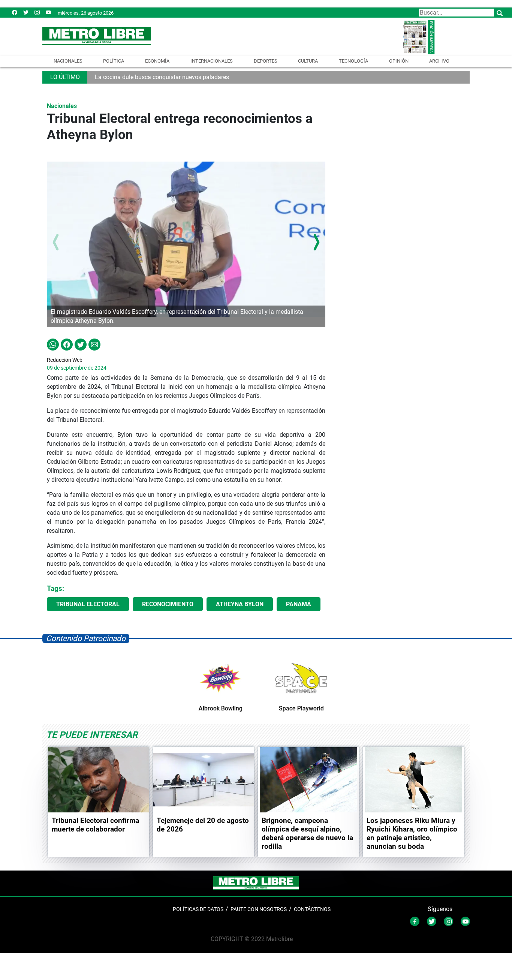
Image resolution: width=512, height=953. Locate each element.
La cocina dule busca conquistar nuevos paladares (162, 77)
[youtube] (48, 12)
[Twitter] (25, 12)
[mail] (37, 12)
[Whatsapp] (53, 344)
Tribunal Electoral (88, 604)
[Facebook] (14, 12)
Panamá (298, 604)
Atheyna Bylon (239, 604)
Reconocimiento (167, 604)
